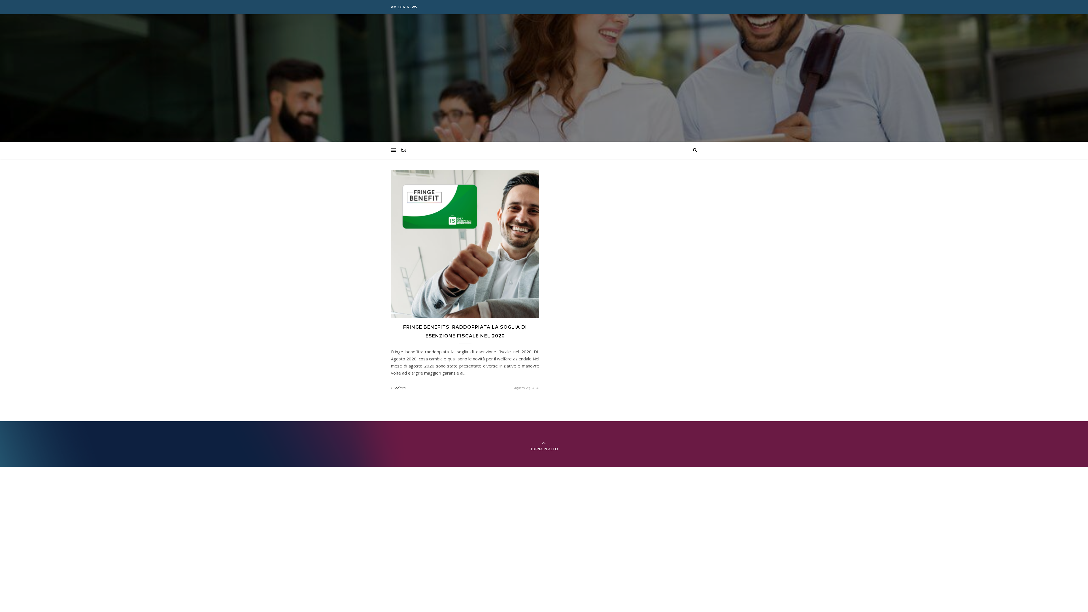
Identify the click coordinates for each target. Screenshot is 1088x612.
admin (400, 387)
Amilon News (404, 7)
